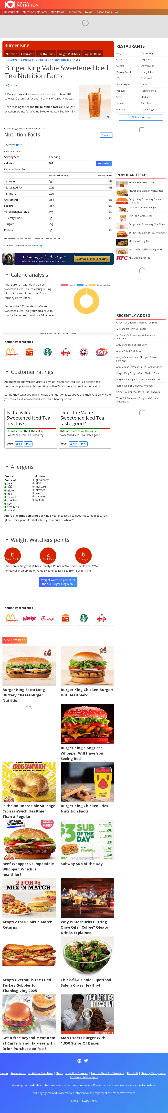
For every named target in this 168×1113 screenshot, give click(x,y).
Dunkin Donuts (124, 72)
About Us (132, 1073)
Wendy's (120, 109)
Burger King (37, 245)
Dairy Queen (147, 65)
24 (84, 443)
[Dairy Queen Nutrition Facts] (101, 353)
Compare (106, 135)
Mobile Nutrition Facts (84, 1077)
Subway (120, 103)
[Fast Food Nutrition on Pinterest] (79, 1061)
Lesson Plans (103, 12)
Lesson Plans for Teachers (107, 1073)
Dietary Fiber (13, 218)
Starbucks (146, 97)
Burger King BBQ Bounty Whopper (134, 385)
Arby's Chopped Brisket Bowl (131, 344)
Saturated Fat (14, 187)
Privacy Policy (89, 1101)
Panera (144, 84)
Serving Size (11, 157)
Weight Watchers (69, 54)
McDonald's (147, 78)
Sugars (10, 224)
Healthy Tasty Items (153, 1073)
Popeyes (121, 90)
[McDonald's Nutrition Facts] (11, 353)
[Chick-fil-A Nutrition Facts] (47, 619)
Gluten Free (74, 12)
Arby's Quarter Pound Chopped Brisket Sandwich (136, 359)
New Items (57, 12)
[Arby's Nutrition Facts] (65, 353)
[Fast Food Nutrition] (21, 4)
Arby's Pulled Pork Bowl (128, 351)
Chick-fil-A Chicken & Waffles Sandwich (137, 322)
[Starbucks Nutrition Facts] (47, 353)
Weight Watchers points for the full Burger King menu (58, 582)
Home (4, 1073)
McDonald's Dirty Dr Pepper (131, 328)
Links (74, 1101)
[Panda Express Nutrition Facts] (83, 353)
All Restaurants (141, 117)
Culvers (120, 65)
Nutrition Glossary (76, 1073)
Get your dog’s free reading (92, 258)
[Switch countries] (118, 12)
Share (13, 85)
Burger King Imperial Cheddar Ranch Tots (138, 379)
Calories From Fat (15, 169)
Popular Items (92, 54)
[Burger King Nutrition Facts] (29, 353)
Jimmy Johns (147, 72)
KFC (118, 78)
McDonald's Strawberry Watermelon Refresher (135, 337)
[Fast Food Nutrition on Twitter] (85, 1061)
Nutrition (11, 54)
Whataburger (148, 109)
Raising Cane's (148, 90)
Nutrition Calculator (35, 12)
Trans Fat (11, 193)
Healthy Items (46, 54)
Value (13, 145)
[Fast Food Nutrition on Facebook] (72, 1061)
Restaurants (11, 12)
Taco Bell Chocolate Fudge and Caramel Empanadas (137, 400)
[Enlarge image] (108, 117)
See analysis (104, 163)
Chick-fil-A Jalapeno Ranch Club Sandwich (138, 391)
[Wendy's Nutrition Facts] (29, 619)
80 (20, 443)
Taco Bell (146, 103)
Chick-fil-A (121, 59)
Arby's (119, 53)
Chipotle (145, 59)
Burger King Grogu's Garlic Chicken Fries (137, 373)
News (88, 12)
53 (29, 443)
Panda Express (124, 84)
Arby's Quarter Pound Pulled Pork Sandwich (139, 366)
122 (74, 443)
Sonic (119, 97)
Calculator (27, 54)
